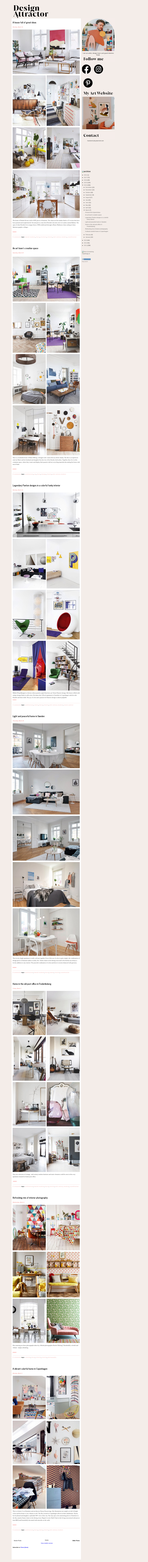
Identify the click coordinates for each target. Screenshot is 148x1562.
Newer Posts (17, 1540)
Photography (52, 1357)
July (86, 200)
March (87, 210)
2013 (85, 240)
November (88, 190)
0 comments (17, 237)
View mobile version (47, 1543)
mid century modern (60, 237)
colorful (27, 1357)
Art (35, 474)
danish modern (30, 237)
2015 (85, 182)
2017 (85, 177)
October (87, 192)
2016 (85, 180)
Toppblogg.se (86, 253)
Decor (38, 237)
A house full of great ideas (24, 22)
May (86, 205)
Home (47, 1540)
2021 (85, 175)
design (43, 474)
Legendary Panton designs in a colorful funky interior (36, 485)
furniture (44, 237)
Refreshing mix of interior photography (30, 1197)
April (87, 207)
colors (36, 705)
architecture (29, 474)
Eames (52, 972)
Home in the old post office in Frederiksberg (32, 984)
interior (49, 237)
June (87, 202)
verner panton (68, 705)
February (88, 234)
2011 (85, 245)
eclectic (38, 1357)
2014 (85, 185)
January (88, 237)
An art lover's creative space (25, 248)
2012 (85, 243)
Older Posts (76, 1540)
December (88, 187)
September (88, 195)
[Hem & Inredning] (88, 251)
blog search (85, 261)
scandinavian (72, 237)
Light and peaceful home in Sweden (29, 716)
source (14, 232)
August (87, 197)
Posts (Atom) (24, 1547)
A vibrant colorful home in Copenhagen (30, 1368)
